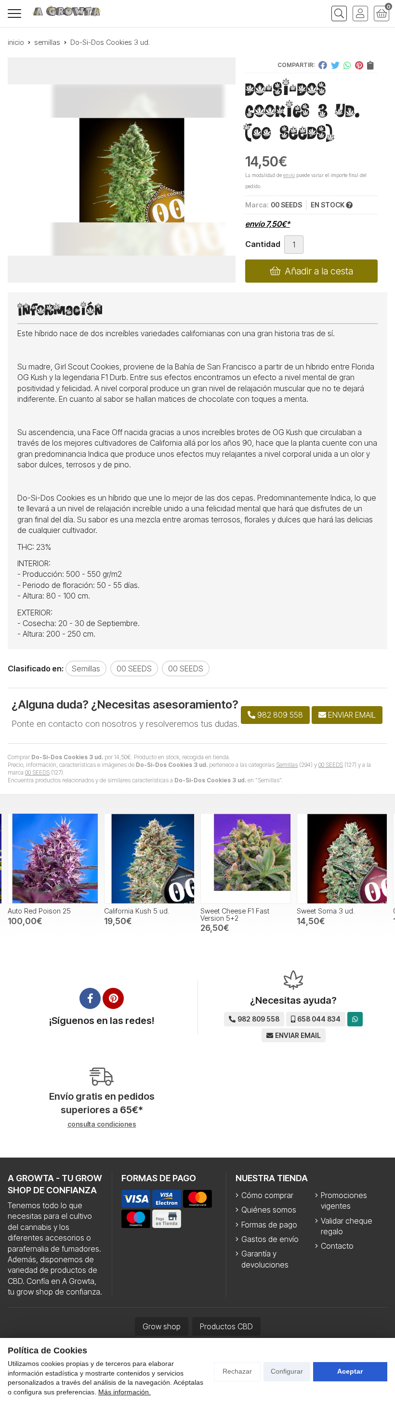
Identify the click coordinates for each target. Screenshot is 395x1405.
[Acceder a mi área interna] (360, 13)
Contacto (337, 1246)
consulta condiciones (101, 1124)
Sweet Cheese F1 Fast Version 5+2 (138, 914)
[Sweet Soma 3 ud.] (245, 858)
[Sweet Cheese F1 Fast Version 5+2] (149, 858)
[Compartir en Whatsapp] (347, 65)
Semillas (287, 764)
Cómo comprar (267, 1195)
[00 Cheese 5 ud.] (342, 858)
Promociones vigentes (344, 1200)
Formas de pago (269, 1224)
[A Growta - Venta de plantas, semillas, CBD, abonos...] (66, 11)
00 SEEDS (330, 764)
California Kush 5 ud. (40, 911)
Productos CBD (226, 1326)
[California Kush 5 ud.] (53, 858)
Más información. (124, 1392)
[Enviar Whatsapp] (355, 1019)
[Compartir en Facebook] (322, 65)
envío (289, 175)
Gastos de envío (270, 1239)
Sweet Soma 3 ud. (229, 911)
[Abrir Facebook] (90, 998)
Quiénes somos (268, 1209)
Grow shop (162, 1326)
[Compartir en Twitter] (335, 65)
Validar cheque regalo (346, 1226)
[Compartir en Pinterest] (359, 65)
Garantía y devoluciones (265, 1259)
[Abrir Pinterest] (113, 998)
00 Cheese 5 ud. (323, 911)
